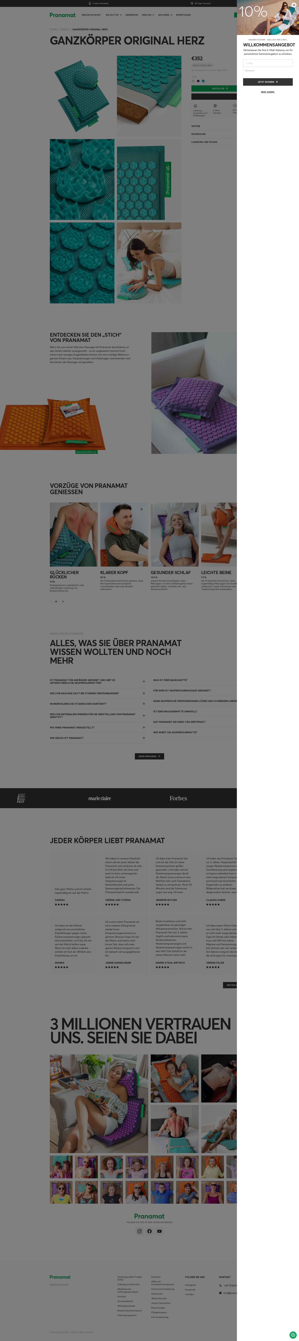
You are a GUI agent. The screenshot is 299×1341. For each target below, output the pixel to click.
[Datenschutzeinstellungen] (293, 1335)
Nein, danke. (268, 92)
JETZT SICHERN (266, 82)
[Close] (294, 4)
